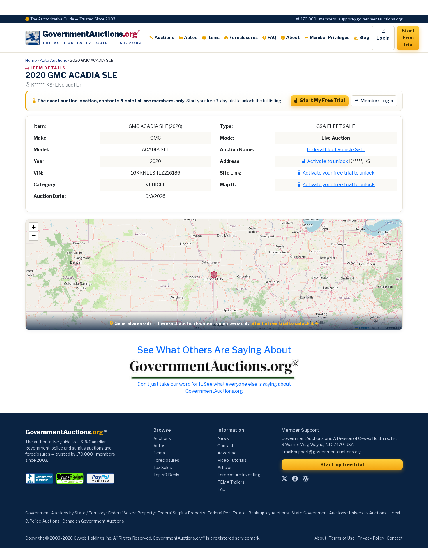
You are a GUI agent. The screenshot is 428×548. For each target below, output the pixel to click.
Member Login (376, 100)
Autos (190, 37)
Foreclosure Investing (238, 474)
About (293, 37)
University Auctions (368, 512)
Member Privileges (329, 37)
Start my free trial (342, 464)
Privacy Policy (371, 537)
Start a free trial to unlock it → (285, 323)
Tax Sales (162, 467)
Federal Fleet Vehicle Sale (336, 149)
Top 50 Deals (166, 474)
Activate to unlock (327, 161)
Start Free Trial (408, 37)
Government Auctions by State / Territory (65, 512)
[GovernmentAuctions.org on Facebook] (295, 479)
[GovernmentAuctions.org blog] (305, 479)
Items (213, 37)
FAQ (272, 37)
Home (31, 60)
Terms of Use (342, 537)
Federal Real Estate (227, 512)
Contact (225, 445)
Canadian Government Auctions (93, 521)
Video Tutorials (232, 460)
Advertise (227, 452)
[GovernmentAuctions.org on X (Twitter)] (284, 479)
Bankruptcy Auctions (268, 512)
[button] (33, 227)
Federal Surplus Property (181, 512)
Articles (225, 467)
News (223, 438)
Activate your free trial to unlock (339, 173)
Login (383, 38)
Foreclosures (243, 37)
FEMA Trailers (231, 482)
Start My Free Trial (322, 100)
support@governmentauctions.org (328, 451)
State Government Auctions (318, 512)
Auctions (164, 37)
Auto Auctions (53, 60)
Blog (364, 37)
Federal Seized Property (131, 512)
